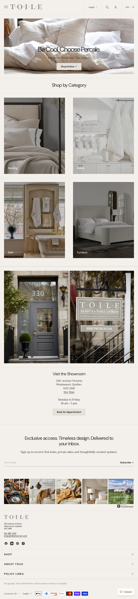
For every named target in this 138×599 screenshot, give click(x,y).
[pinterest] (17, 543)
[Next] (129, 491)
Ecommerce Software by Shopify (53, 583)
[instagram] (23, 543)
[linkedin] (12, 543)
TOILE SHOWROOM (24, 583)
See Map (69, 392)
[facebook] (6, 543)
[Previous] (9, 491)
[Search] (106, 7)
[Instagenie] (125, 507)
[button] (5, 7)
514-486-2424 (10, 533)
